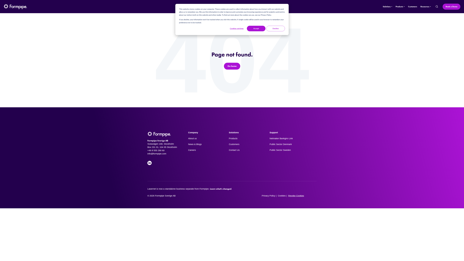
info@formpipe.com (156, 153)
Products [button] (399, 6)
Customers (412, 6)
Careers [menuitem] (192, 150)
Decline (276, 28)
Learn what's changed (220, 189)
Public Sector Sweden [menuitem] (280, 150)
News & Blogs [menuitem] (195, 144)
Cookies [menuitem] (282, 196)
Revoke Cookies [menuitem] (296, 196)
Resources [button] (424, 6)
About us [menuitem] (192, 138)
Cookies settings (237, 28)
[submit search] (437, 7)
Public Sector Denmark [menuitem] (281, 144)
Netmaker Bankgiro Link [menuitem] (281, 138)
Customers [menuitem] (234, 144)
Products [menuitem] (233, 138)
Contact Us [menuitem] (234, 150)
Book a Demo (451, 6)
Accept (256, 28)
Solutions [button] (387, 6)
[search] (437, 7)
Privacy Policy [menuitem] (268, 196)
